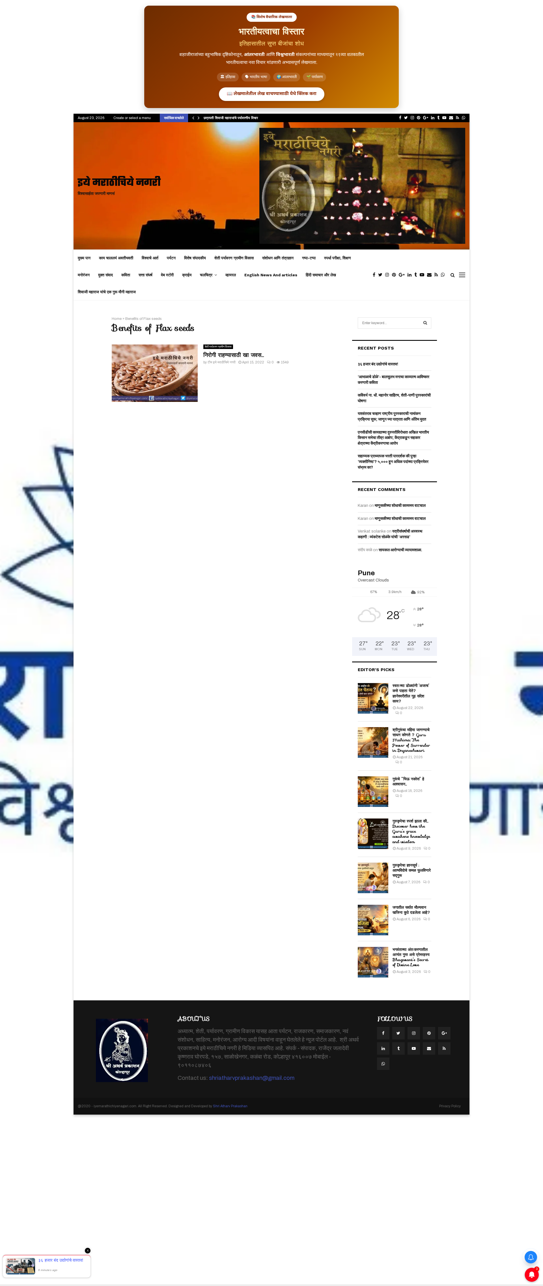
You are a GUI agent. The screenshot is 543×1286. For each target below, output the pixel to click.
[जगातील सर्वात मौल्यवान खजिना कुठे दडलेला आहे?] (373, 920)
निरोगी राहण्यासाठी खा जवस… (233, 354)
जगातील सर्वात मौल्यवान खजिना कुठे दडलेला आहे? (411, 910)
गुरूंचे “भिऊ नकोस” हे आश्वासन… (408, 781)
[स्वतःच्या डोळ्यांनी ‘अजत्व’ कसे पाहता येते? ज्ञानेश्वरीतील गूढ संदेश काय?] (373, 698)
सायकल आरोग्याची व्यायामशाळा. (400, 550)
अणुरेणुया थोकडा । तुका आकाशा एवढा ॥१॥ (231, 117)
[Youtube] (423, 275)
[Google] (403, 275)
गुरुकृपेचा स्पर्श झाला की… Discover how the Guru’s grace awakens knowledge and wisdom (411, 831)
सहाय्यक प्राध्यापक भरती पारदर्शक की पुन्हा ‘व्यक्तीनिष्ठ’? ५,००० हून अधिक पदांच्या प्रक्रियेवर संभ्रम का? (393, 461)
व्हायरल (230, 275)
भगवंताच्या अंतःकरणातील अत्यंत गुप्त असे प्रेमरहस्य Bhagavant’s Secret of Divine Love (411, 957)
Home (117, 319)
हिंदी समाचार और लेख (321, 275)
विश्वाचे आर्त (150, 258)
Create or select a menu (132, 118)
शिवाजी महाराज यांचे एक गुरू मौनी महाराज (107, 292)
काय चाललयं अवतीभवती (116, 258)
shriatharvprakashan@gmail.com (251, 1078)
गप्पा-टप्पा (309, 258)
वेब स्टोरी (167, 275)
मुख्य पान (84, 258)
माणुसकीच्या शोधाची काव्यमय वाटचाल (400, 505)
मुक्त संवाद (105, 275)
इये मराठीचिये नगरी (119, 183)
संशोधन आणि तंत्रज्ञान (278, 258)
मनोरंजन (84, 275)
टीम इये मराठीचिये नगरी (222, 362)
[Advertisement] (169, 1199)
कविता (125, 275)
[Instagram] (388, 275)
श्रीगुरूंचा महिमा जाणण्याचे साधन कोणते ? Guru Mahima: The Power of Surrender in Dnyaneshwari (411, 740)
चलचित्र (206, 275)
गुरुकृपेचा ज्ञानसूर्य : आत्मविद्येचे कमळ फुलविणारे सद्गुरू (412, 870)
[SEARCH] (425, 323)
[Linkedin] (411, 275)
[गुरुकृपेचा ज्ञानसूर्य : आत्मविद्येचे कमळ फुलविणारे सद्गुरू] (373, 878)
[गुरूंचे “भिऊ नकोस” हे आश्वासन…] (373, 791)
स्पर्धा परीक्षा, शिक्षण (337, 258)
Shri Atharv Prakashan (230, 1106)
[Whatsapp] (444, 275)
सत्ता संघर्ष (145, 275)
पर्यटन (171, 258)
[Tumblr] (417, 275)
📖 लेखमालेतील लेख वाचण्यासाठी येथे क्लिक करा (271, 94)
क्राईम (186, 275)
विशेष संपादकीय (195, 258)
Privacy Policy (450, 1106)
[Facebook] (375, 275)
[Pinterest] (395, 275)
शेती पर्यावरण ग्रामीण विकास (234, 258)
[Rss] (437, 275)
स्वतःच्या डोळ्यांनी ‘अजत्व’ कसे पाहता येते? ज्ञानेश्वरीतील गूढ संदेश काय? (411, 693)
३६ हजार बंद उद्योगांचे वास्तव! (378, 364)
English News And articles (270, 275)
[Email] (430, 275)
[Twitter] (381, 275)
